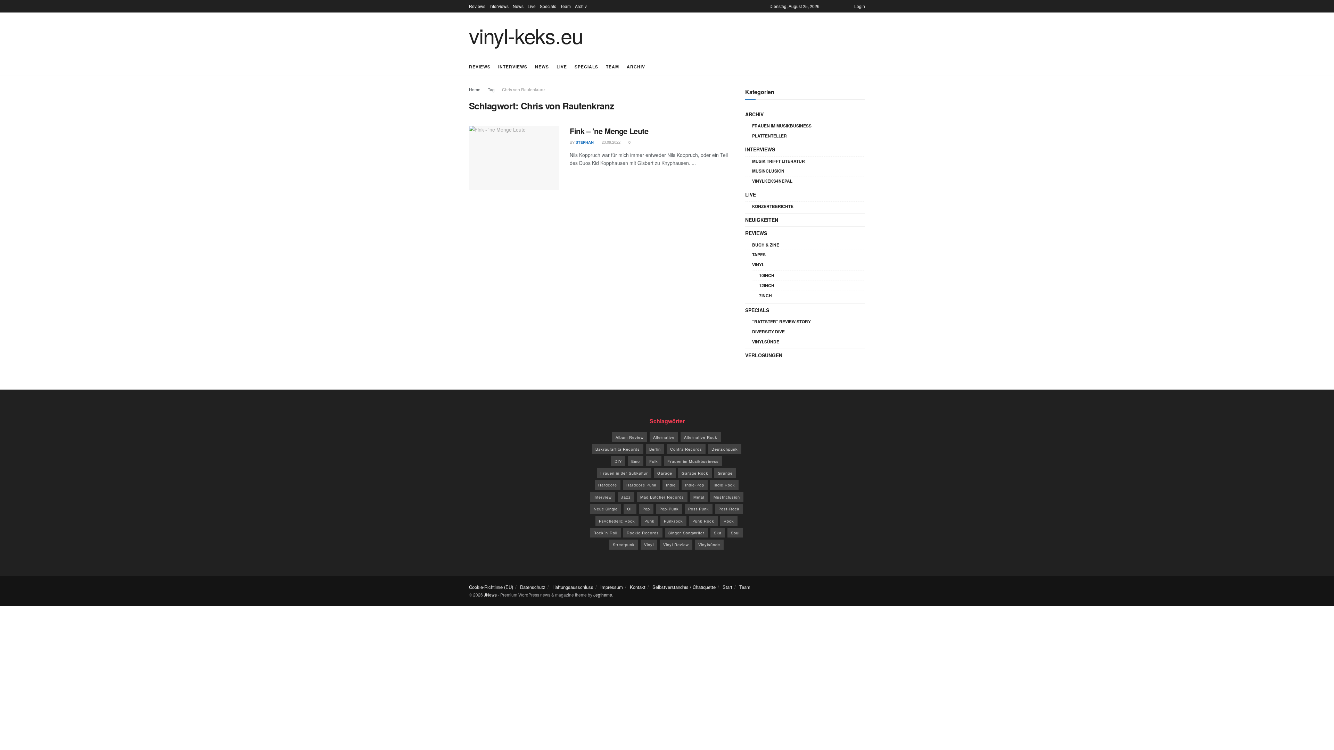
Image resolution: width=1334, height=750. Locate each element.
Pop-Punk (669, 508)
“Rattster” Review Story (781, 321)
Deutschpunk (724, 449)
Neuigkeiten (761, 219)
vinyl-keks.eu (526, 35)
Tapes (759, 254)
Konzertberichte (772, 206)
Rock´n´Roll (605, 532)
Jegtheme (602, 595)
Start (727, 587)
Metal (698, 497)
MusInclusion (768, 171)
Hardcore (607, 485)
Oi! (630, 508)
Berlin (655, 449)
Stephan (585, 142)
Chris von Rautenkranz (523, 89)
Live (532, 6)
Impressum (611, 587)
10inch (766, 275)
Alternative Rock (700, 437)
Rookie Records (643, 532)
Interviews (499, 6)
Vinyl (758, 264)
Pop (646, 508)
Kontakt (637, 587)
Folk (653, 461)
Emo (635, 461)
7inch (765, 295)
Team (565, 6)
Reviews (477, 6)
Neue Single (606, 508)
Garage (664, 473)
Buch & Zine (765, 245)
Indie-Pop (694, 485)
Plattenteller (769, 136)
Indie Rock (724, 485)
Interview (602, 497)
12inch (766, 285)
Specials (548, 6)
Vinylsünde (765, 342)
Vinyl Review (676, 544)
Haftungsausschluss (572, 587)
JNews (490, 595)
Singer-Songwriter (686, 532)
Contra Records (686, 449)
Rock (729, 521)
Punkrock (673, 521)
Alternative (664, 437)
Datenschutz (532, 587)
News (518, 6)
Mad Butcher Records (662, 497)
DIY (618, 461)
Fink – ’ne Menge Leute (609, 130)
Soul (735, 532)
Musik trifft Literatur (778, 161)
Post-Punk (698, 508)
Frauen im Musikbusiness (782, 126)
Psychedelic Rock (617, 521)
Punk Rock (703, 521)
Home (474, 89)
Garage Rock (695, 473)
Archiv (581, 6)
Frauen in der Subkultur (624, 473)
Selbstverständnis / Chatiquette (684, 587)
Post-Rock (729, 508)
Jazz (626, 497)
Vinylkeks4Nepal (772, 181)
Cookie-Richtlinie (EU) (491, 587)
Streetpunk (624, 544)
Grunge (725, 473)
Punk (649, 521)
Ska (718, 532)
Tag (491, 89)
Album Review (630, 437)
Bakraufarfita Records (617, 449)
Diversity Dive (768, 331)
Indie (671, 485)
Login (859, 6)
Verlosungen (763, 355)
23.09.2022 (610, 142)
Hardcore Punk (641, 485)
